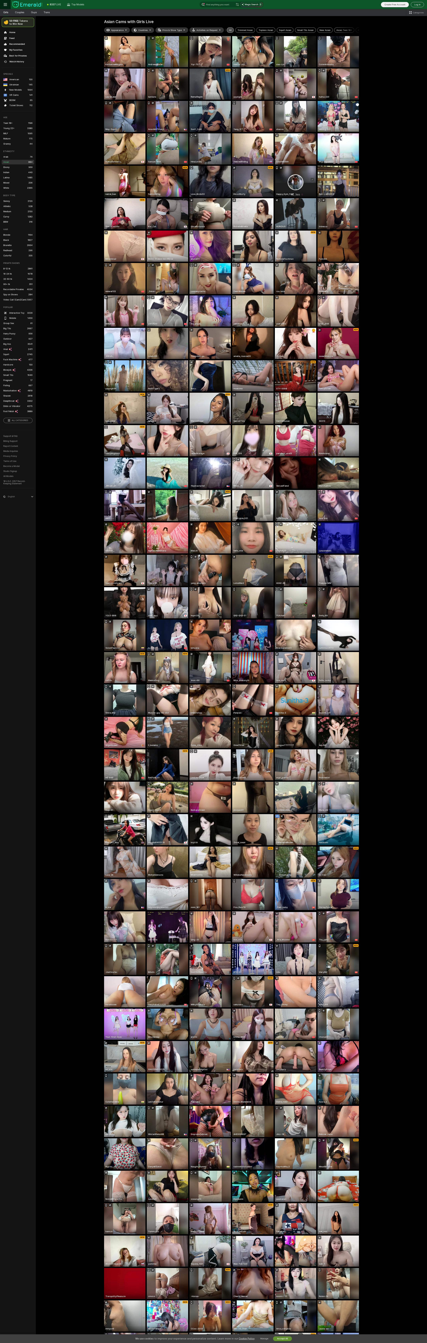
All (230, 30)
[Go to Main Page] (27, 4)
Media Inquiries (10, 451)
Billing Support (10, 441)
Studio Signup (10, 471)
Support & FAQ (10, 436)
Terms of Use (9, 461)
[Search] (237, 4)
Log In (417, 4)
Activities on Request (207, 30)
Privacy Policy (10, 456)
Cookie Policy (246, 1338)
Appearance (117, 30)
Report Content (10, 446)
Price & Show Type (172, 30)
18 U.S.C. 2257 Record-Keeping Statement (14, 482)
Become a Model (11, 466)
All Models (8, 476)
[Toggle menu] (5, 4)
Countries (143, 30)
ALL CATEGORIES (20, 420)
